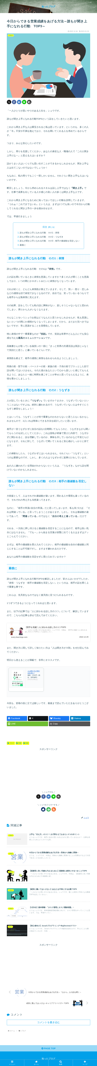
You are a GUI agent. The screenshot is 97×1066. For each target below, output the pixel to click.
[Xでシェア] (9, 102)
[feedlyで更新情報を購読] (48, 809)
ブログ (12, 743)
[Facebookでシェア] (14, 102)
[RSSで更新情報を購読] (54, 809)
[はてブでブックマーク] (19, 102)
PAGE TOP (49, 1048)
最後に (23, 245)
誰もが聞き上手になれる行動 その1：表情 (39, 232)
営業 (19, 743)
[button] (29, 102)
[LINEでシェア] (24, 102)
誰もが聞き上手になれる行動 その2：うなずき (41, 237)
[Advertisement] (48, 768)
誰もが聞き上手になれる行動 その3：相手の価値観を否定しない (49, 241)
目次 (45, 227)
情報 (26, 743)
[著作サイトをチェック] (43, 809)
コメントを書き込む (48, 1022)
